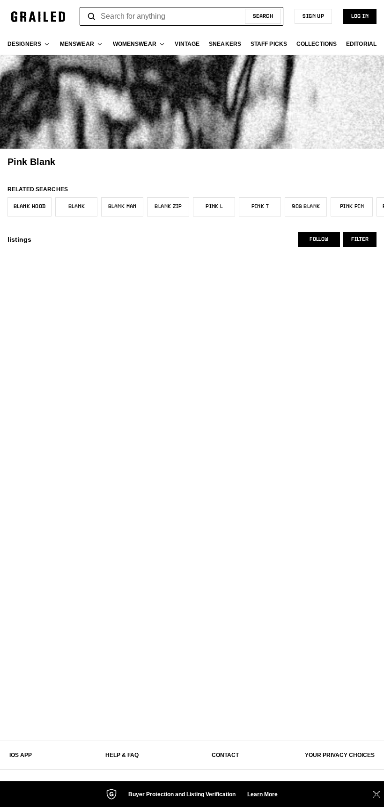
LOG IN (360, 16)
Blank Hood (29, 206)
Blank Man (122, 206)
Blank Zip (168, 206)
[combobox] (181, 16)
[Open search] (91, 16)
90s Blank (306, 206)
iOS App (20, 755)
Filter (360, 239)
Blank (76, 206)
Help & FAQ (122, 755)
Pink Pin (352, 206)
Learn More (262, 794)
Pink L (214, 206)
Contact (225, 755)
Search (263, 16)
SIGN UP (313, 16)
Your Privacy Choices (340, 755)
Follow (319, 239)
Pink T (260, 206)
